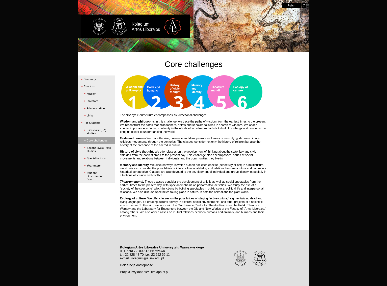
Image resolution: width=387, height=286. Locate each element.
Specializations (96, 158)
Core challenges (97, 140)
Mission (91, 93)
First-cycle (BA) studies (96, 131)
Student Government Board (95, 176)
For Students (92, 122)
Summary (90, 79)
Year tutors (94, 165)
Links (90, 115)
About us (89, 86)
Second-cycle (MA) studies (99, 149)
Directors (92, 101)
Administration (96, 108)
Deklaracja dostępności (137, 265)
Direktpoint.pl (159, 272)
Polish (291, 5)
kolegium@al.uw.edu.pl (147, 258)
